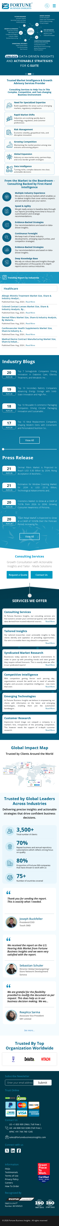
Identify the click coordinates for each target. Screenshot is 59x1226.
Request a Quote (18, 574)
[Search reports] (47, 5)
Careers (9, 1182)
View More (28, 60)
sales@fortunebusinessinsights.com (27, 1137)
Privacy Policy (11, 1179)
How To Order (12, 1186)
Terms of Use (11, 1175)
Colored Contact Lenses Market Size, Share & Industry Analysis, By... (25, 308)
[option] (13, 1059)
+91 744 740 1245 (24, 1131)
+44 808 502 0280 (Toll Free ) (27, 1128)
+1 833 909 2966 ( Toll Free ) (27, 1124)
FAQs (7, 1168)
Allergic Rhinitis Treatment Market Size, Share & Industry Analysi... (26, 297)
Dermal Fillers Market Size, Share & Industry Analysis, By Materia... (29, 318)
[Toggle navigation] (54, 5)
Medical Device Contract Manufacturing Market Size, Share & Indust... (29, 340)
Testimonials (11, 1172)
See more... (29, 1030)
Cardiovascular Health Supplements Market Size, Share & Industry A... (27, 329)
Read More (30, 302)
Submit (42, 1082)
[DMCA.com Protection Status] (10, 1097)
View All (29, 440)
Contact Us (42, 574)
